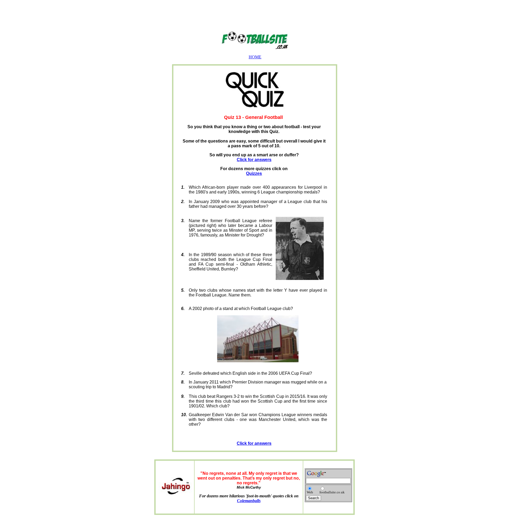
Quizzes (254, 173)
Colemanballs (249, 500)
